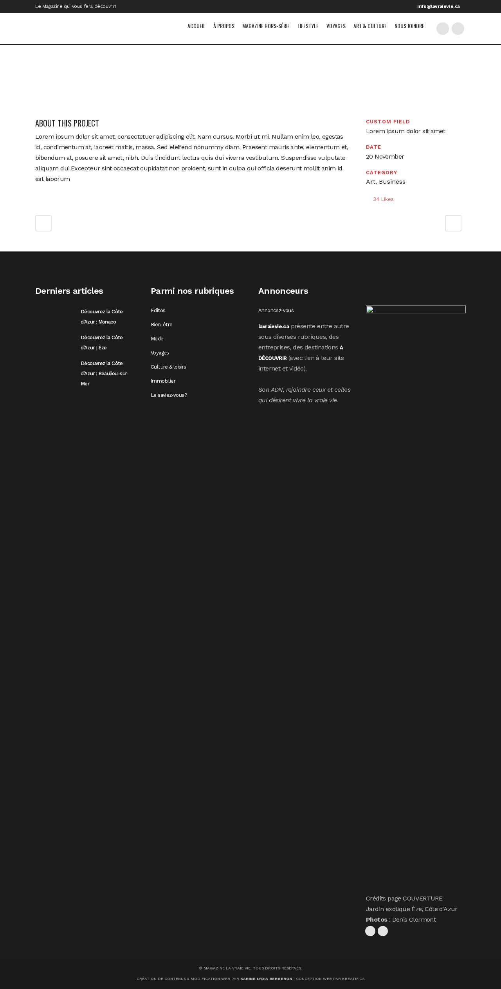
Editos (158, 310)
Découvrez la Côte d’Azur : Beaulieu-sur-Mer (105, 373)
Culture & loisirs (168, 367)
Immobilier (163, 381)
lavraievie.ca (273, 326)
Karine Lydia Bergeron (266, 978)
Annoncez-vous (276, 310)
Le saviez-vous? (169, 395)
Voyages (160, 353)
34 (383, 199)
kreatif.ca (353, 978)
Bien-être (162, 324)
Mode (157, 339)
